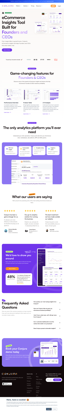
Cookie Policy (38, 391)
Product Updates (29, 384)
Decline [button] (54, 409)
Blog (37, 376)
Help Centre (39, 379)
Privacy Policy (38, 387)
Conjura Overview (29, 377)
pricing (28, 381)
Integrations (30, 388)
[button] (18, 6)
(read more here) (50, 1)
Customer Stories (29, 391)
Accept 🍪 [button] (49, 409)
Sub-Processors (38, 395)
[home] (8, 6)
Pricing (32, 6)
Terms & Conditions (38, 382)
